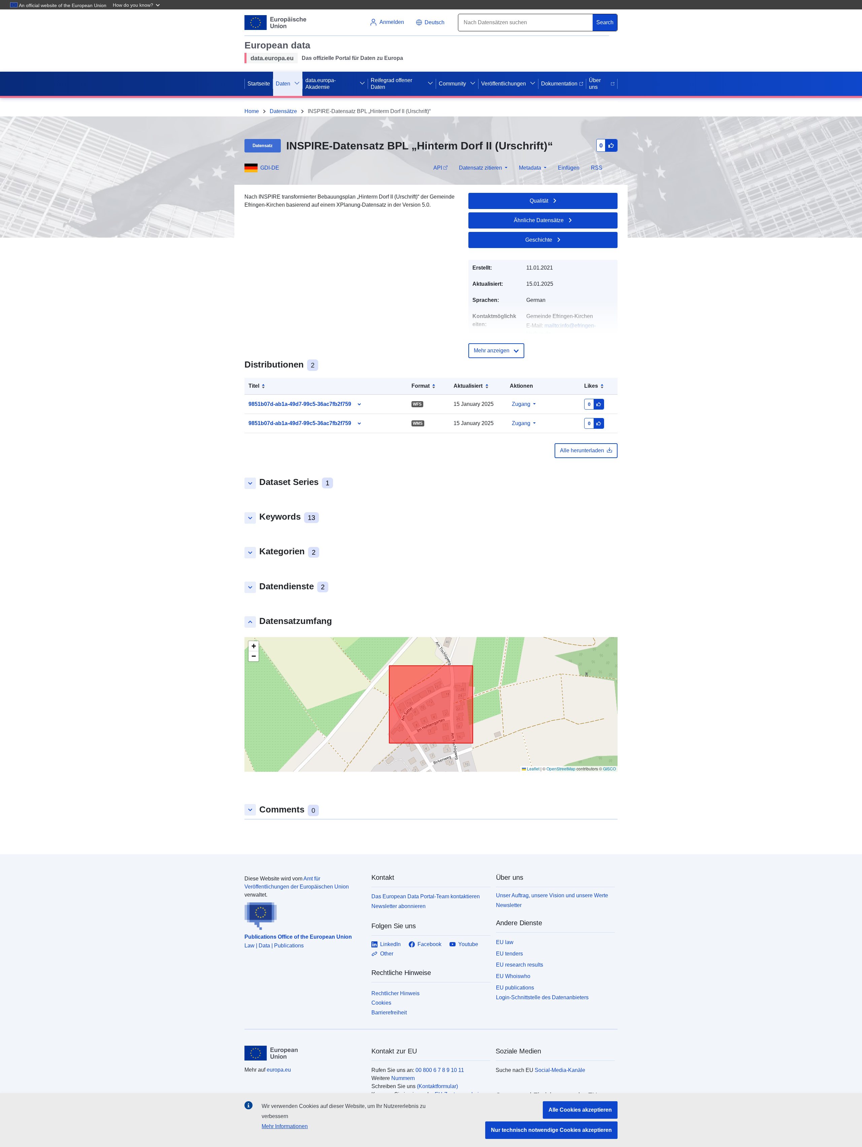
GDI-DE (269, 168)
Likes (591, 386)
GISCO (609, 768)
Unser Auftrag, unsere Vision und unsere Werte (552, 895)
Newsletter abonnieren (398, 906)
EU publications (515, 987)
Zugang (521, 404)
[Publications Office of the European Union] (303, 914)
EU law (504, 942)
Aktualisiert (468, 386)
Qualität (539, 201)
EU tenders (509, 954)
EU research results (519, 965)
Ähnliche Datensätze (539, 220)
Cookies (381, 1003)
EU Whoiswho (513, 976)
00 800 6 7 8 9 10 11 (440, 1070)
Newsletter (509, 905)
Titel (253, 386)
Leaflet (532, 768)
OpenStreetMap (560, 768)
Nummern (403, 1078)
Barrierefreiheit (389, 1012)
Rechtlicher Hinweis (395, 993)
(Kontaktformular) (437, 1086)
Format (420, 386)
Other (386, 954)
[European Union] (304, 1053)
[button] (137, 4)
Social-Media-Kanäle (560, 1070)
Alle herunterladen (582, 450)
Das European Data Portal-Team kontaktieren (425, 896)
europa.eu (279, 1070)
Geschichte (538, 240)
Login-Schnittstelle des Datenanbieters (542, 997)
